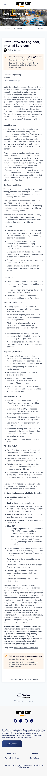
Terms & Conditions (12, 758)
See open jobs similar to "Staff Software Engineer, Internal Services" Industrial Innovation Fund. (23, 65)
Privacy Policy (12, 753)
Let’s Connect (12, 744)
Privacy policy (18, 701)
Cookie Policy (35, 758)
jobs (13, 28)
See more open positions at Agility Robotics (23, 679)
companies (5, 28)
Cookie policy (29, 701)
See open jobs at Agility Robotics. (21, 60)
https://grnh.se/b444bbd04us (26, 648)
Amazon (35, 753)
